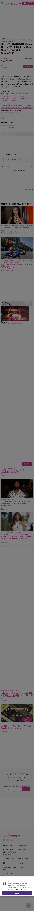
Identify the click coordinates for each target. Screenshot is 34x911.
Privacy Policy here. (21, 889)
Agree (17, 893)
